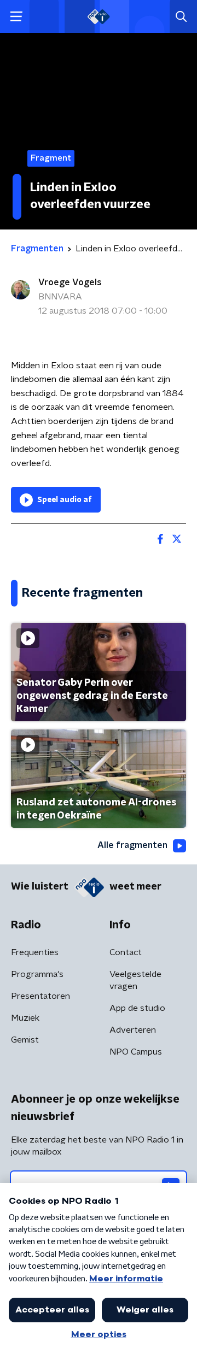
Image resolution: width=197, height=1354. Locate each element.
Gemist (25, 1039)
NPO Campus (135, 1051)
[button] (16, 17)
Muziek (25, 1018)
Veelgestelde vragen (135, 980)
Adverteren (132, 1030)
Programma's (37, 974)
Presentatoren (40, 996)
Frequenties (35, 952)
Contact (125, 952)
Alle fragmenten (132, 845)
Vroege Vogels (70, 282)
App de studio (137, 1008)
